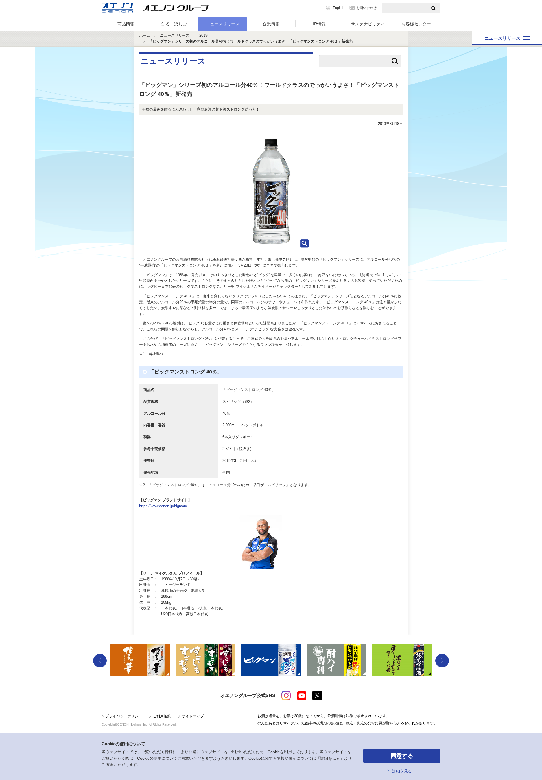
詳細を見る (402, 771)
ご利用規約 (162, 716)
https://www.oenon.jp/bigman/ (163, 506)
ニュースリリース (223, 23)
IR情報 (319, 23)
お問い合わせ (366, 8)
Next (442, 660)
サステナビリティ (368, 23)
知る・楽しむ (174, 23)
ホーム (144, 35)
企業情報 (271, 23)
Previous (100, 660)
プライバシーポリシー (123, 716)
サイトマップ (193, 716)
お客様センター (416, 23)
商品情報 (125, 23)
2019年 (205, 35)
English (338, 8)
